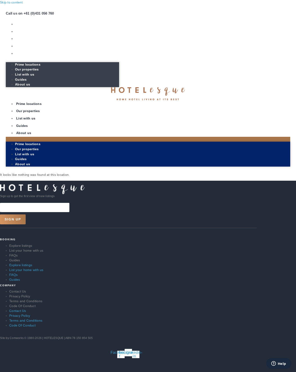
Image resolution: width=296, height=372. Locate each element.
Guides (22, 46)
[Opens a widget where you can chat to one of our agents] (278, 364)
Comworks (17, 338)
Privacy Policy (19, 296)
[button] (62, 59)
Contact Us (17, 291)
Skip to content (11, 2)
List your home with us (26, 250)
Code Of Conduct (22, 306)
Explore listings (20, 245)
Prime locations (29, 24)
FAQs (13, 255)
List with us (25, 38)
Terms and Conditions (25, 301)
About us (23, 53)
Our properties (28, 31)
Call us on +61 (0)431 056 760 (30, 13)
